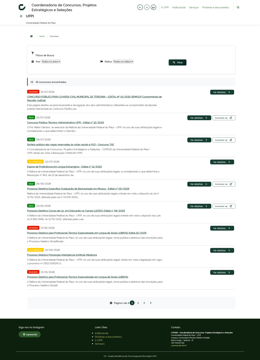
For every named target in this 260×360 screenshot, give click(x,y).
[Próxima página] (150, 302)
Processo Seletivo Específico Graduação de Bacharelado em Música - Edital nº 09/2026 (78, 188)
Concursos (54, 36)
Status (108, 61)
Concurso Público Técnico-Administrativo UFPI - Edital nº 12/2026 (65, 122)
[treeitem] (101, 333)
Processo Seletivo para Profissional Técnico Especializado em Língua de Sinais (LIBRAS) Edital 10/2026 (87, 232)
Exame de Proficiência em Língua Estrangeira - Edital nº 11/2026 (64, 166)
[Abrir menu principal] (21, 16)
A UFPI (165, 7)
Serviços (194, 7)
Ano (38, 61)
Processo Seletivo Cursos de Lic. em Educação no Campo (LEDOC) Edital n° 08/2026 (76, 210)
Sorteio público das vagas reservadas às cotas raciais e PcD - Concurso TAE (70, 144)
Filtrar (180, 62)
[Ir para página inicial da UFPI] (23, 7)
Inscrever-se (221, 117)
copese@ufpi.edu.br (179, 345)
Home (42, 36)
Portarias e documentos (215, 7)
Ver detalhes (219, 92)
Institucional (179, 7)
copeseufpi (31, 334)
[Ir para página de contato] (237, 7)
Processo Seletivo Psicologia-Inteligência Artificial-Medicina (62, 254)
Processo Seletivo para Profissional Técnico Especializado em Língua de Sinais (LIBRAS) (77, 276)
